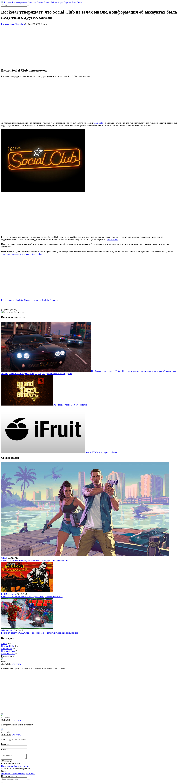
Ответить (16, 664)
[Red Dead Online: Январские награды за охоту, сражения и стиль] (27, 591)
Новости (32, 2)
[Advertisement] (89, 46)
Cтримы (67, 2)
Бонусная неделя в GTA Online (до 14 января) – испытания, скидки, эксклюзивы (39, 633)
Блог (74, 2)
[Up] (2, 782)
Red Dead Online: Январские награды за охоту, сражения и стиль (32, 596)
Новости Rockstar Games (18, 300)
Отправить (6, 761)
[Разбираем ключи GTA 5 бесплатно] (27, 405)
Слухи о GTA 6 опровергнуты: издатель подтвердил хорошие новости (34, 560)
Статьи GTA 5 (8, 653)
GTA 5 (4, 643)
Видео (47, 2)
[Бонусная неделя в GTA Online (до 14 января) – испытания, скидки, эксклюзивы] (27, 628)
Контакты (30, 773)
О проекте (6, 773)
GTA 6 (4, 558)
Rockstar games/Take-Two (13, 24)
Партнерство (7, 766)
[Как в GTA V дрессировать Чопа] (43, 452)
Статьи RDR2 (7, 646)
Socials (80, 2)
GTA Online (98, 123)
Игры (60, 2)
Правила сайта (18, 773)
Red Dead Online (9, 594)
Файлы (53, 2)
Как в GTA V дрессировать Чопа (101, 452)
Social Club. (112, 239)
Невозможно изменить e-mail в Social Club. (22, 254)
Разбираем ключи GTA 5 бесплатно (70, 405)
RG (2, 300)
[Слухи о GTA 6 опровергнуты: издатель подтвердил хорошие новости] (85, 555)
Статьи (40, 2)
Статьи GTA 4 (8, 651)
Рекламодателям (22, 766)
